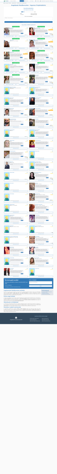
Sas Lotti (11, 76)
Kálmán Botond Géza (13, 119)
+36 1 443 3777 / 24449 (36, 72)
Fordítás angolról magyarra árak (34, 318)
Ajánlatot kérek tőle (22, 48)
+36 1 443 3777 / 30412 (36, 60)
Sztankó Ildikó (12, 257)
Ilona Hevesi (37, 75)
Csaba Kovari (37, 268)
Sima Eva (36, 183)
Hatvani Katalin (12, 140)
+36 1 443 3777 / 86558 (36, 48)
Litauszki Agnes (12, 129)
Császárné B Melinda (38, 225)
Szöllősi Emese (37, 52)
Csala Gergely (12, 193)
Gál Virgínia (11, 64)
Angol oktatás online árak (45, 319)
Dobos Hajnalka (37, 129)
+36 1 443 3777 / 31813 (10, 84)
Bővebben (22, 33)
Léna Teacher (12, 268)
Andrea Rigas (37, 64)
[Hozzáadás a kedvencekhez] (27, 64)
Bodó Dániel (11, 225)
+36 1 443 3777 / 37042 (10, 72)
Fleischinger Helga (38, 161)
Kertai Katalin (37, 257)
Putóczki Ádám (12, 172)
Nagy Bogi (36, 247)
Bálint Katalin (12, 247)
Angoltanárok (14, 3)
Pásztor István (37, 151)
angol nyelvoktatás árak (45, 318)
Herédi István (12, 52)
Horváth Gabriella (37, 87)
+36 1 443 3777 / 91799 (10, 48)
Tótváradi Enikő (12, 204)
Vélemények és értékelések (45, 293)
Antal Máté (36, 119)
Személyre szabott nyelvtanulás (46, 294)
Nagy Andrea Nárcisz (38, 172)
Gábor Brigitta (37, 236)
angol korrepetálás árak (33, 319)
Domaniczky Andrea (13, 87)
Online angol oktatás (44, 292)
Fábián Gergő (12, 108)
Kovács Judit (11, 183)
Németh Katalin (12, 215)
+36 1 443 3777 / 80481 (10, 60)
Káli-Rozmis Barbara (38, 97)
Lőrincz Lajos (12, 97)
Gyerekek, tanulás (8, 3)
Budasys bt (11, 161)
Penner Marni (12, 40)
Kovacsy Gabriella (37, 108)
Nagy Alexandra (37, 193)
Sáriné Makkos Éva (38, 140)
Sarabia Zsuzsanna (12, 151)
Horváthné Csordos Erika (38, 204)
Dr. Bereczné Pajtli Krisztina (14, 236)
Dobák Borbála (37, 215)
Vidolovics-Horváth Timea (39, 40)
